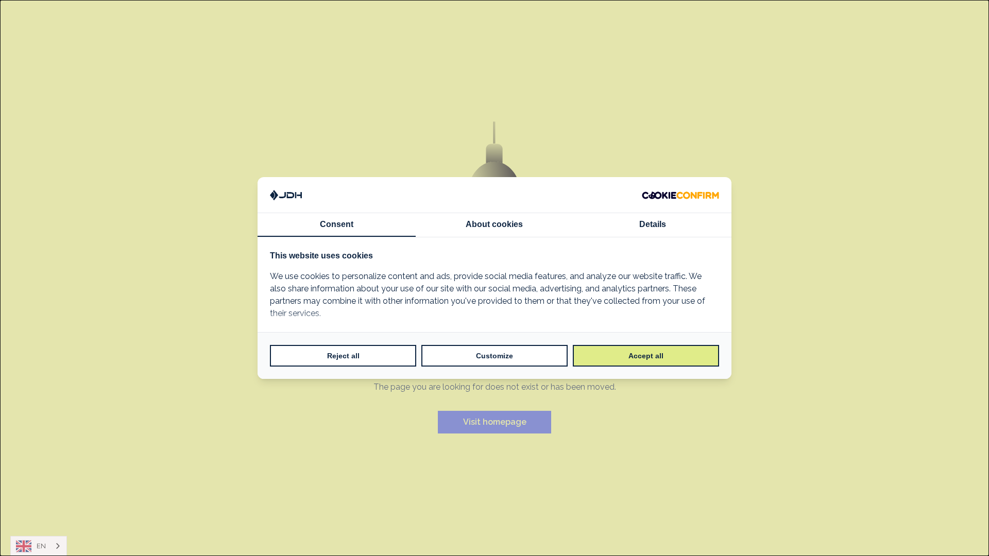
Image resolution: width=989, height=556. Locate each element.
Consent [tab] (336, 224)
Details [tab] (652, 224)
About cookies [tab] (494, 224)
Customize (494, 356)
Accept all (645, 356)
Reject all (343, 356)
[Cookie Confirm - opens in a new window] (680, 195)
